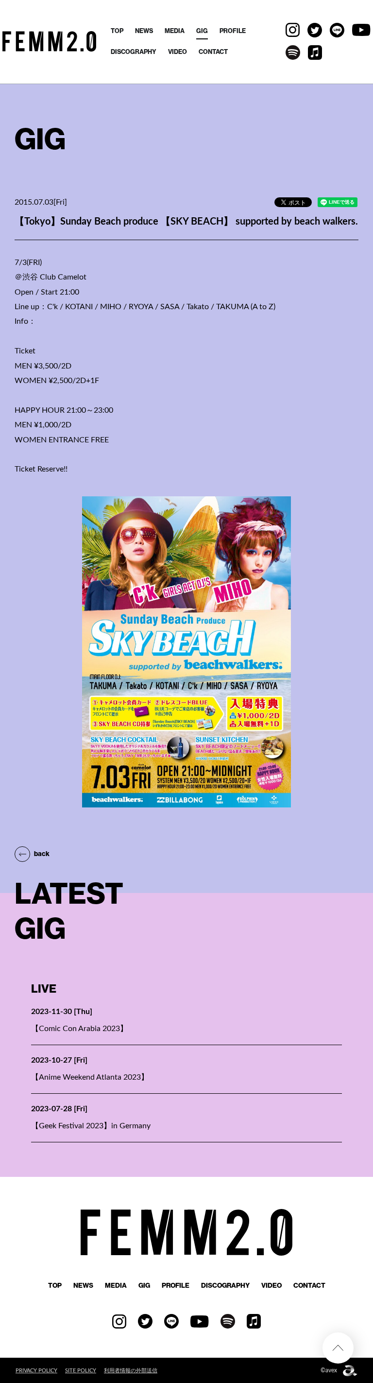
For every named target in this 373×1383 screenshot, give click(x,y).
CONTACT (213, 51)
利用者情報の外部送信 (130, 1370)
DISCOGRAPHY (133, 51)
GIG (202, 31)
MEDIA (175, 31)
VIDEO (177, 51)
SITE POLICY (80, 1370)
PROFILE (233, 31)
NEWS (144, 31)
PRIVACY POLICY (36, 1370)
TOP (117, 31)
